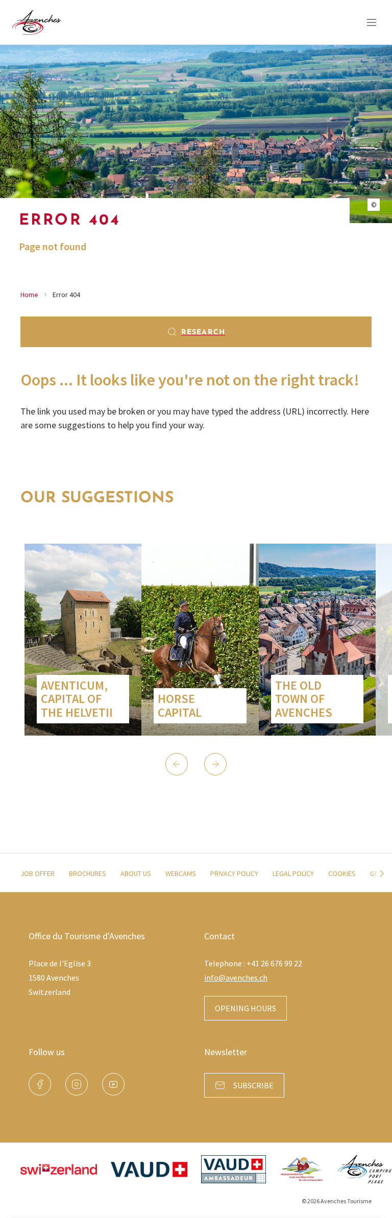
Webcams (180, 873)
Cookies (342, 873)
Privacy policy (234, 873)
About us (135, 873)
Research (203, 332)
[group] (82, 640)
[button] (176, 764)
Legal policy (293, 873)
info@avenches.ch (235, 977)
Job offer (37, 873)
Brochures (87, 873)
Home (29, 294)
